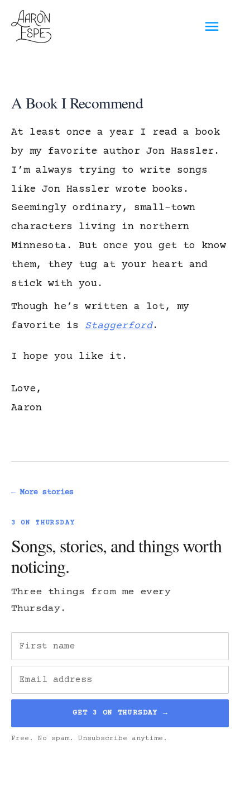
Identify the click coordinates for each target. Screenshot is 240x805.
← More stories (42, 492)
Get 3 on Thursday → (120, 713)
